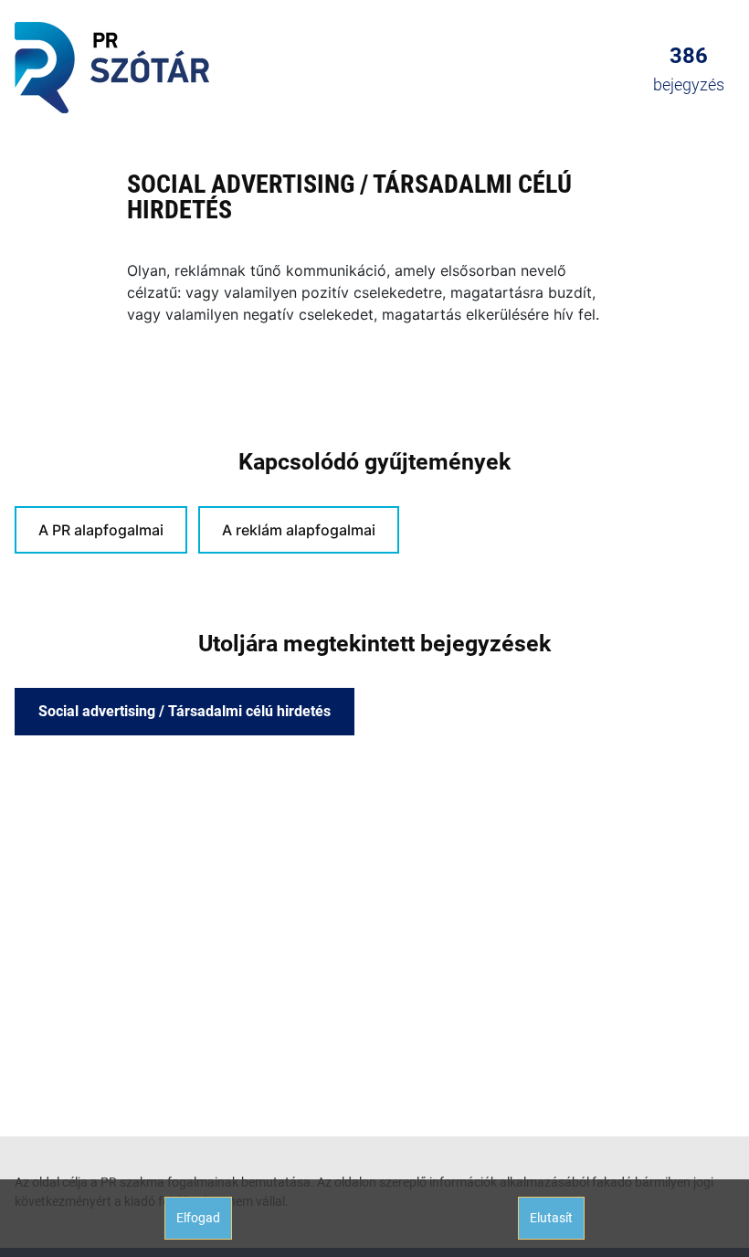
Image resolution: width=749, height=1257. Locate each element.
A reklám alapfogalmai (298, 530)
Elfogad (198, 1217)
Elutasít (551, 1217)
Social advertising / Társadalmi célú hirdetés (184, 711)
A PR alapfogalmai (101, 530)
